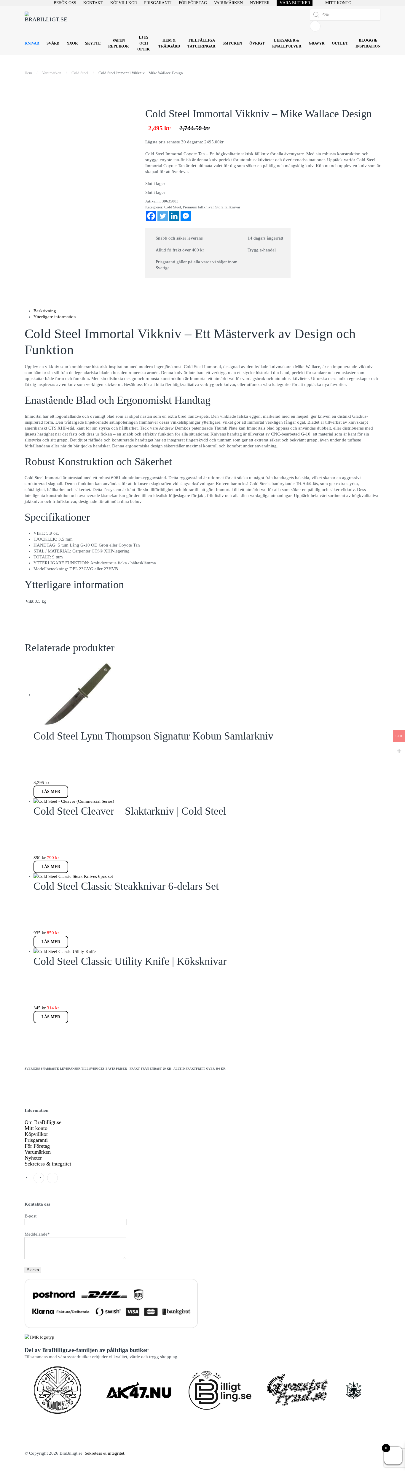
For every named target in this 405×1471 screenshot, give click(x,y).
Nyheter (33, 1158)
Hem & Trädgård (169, 43)
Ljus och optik (143, 43)
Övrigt (257, 43)
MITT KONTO (338, 3)
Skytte (93, 43)
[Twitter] (162, 216)
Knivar (32, 43)
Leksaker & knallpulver (286, 43)
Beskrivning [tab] (45, 310)
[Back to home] (47, 20)
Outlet (340, 43)
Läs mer (51, 791)
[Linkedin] (174, 216)
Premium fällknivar (198, 207)
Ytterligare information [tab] (55, 316)
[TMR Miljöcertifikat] (39, 1336)
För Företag (37, 1146)
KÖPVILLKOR (123, 3)
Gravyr (316, 43)
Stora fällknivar (227, 207)
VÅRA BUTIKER (295, 3)
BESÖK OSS (65, 3)
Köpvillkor (36, 1134)
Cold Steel (172, 207)
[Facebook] (151, 216)
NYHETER (260, 3)
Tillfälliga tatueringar (201, 43)
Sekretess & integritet (48, 1164)
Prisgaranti (36, 1140)
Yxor (72, 43)
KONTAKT (93, 3)
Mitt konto (36, 1128)
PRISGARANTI (158, 3)
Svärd (53, 43)
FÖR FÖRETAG (193, 3)
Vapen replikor (118, 43)
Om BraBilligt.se (43, 1122)
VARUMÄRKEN (228, 3)
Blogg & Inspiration (367, 43)
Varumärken (38, 1152)
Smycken (232, 43)
